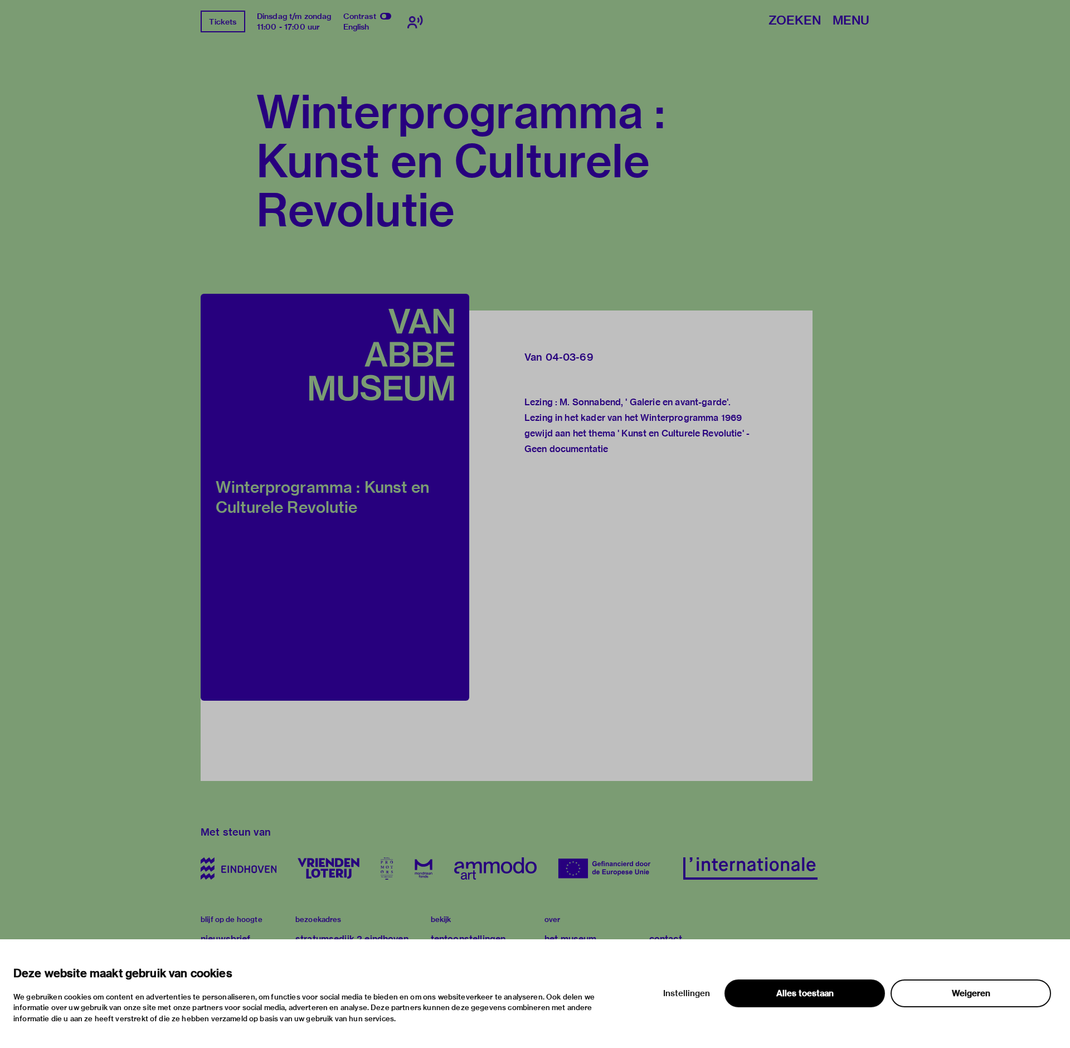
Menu (851, 21)
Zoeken (795, 21)
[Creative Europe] (610, 868)
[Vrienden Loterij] (328, 868)
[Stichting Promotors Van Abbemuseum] (387, 868)
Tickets (222, 22)
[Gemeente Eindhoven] (238, 868)
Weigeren (971, 993)
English (356, 27)
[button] (335, 497)
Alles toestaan (805, 993)
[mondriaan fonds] (423, 868)
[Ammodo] (495, 868)
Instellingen (686, 993)
